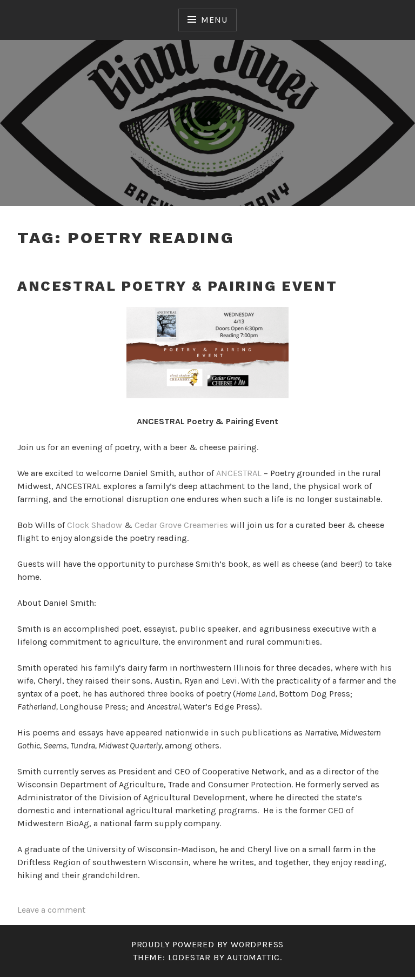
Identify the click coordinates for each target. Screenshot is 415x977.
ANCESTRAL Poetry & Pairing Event (177, 286)
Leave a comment (51, 910)
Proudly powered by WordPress (207, 944)
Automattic (253, 957)
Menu (214, 20)
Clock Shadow (94, 525)
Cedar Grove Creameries (181, 525)
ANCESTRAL (239, 473)
